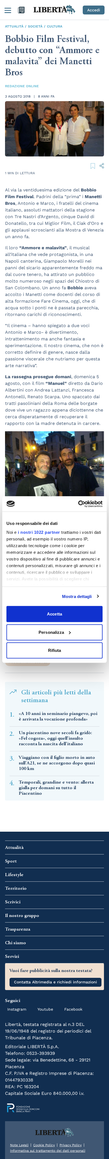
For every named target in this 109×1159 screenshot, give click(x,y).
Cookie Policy (44, 1145)
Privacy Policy (71, 1145)
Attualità (14, 26)
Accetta (54, 614)
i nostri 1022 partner (39, 532)
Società (35, 26)
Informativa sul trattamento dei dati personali (47, 1150)
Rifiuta (54, 650)
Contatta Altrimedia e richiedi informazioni (55, 982)
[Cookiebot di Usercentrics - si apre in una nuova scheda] (78, 503)
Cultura (54, 26)
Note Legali (19, 1145)
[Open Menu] (7, 10)
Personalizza (51, 632)
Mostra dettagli (77, 596)
